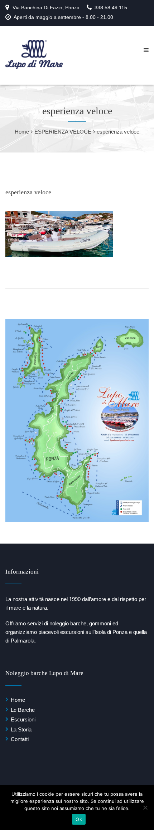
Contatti (20, 739)
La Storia (21, 729)
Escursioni (23, 719)
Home (18, 700)
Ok (79, 819)
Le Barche (23, 710)
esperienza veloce (28, 192)
